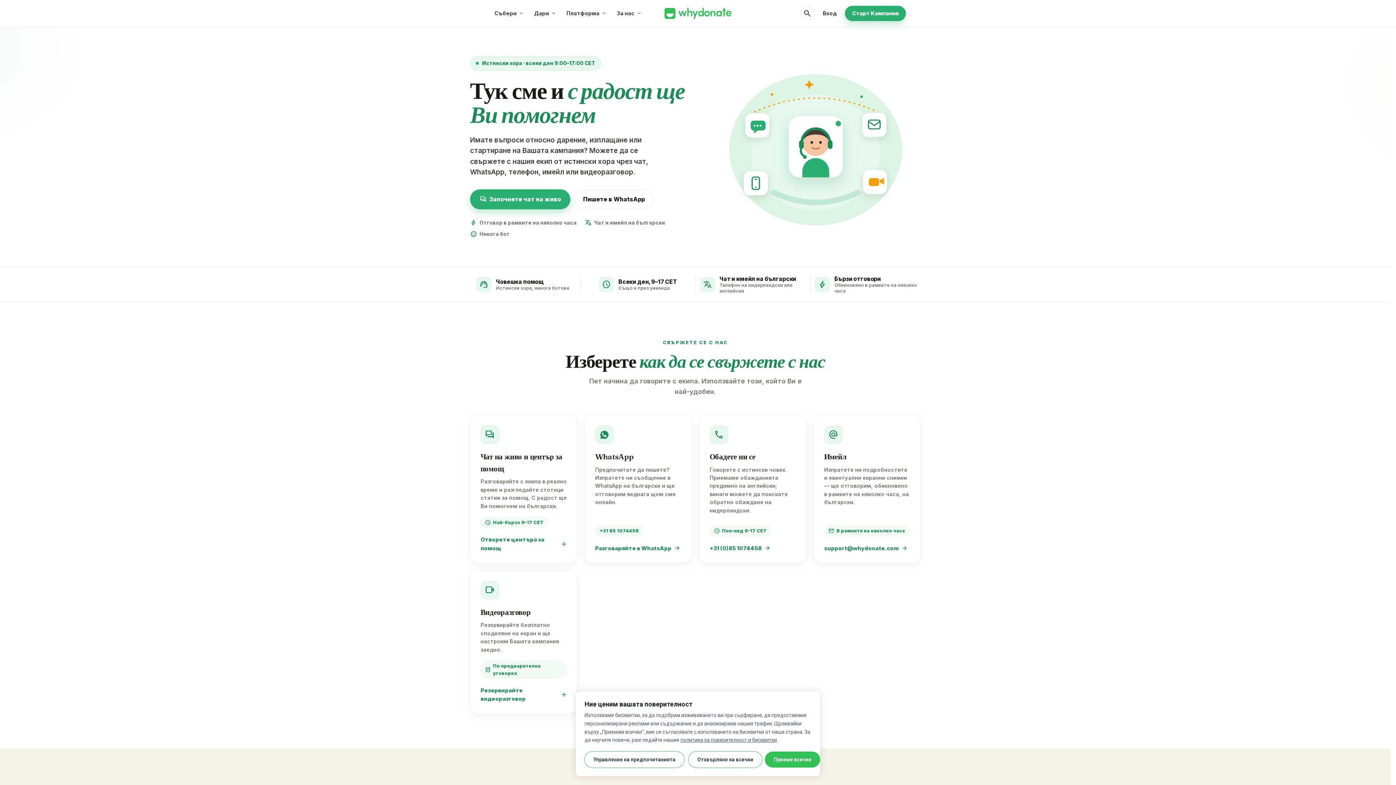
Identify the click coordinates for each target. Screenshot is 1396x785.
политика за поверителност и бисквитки (729, 740)
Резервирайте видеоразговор (524, 694)
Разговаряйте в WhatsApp (638, 548)
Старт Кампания (875, 13)
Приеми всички (792, 759)
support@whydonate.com (866, 548)
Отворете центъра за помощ (524, 543)
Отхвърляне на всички (725, 759)
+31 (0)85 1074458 (740, 548)
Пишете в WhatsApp (614, 199)
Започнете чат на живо (520, 199)
